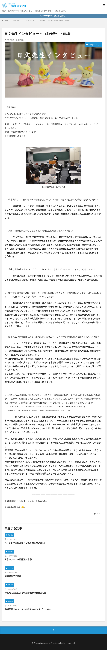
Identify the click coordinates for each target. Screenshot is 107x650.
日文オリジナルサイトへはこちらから (50, 11)
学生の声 (16, 20)
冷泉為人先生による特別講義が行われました (25, 592)
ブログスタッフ (28, 20)
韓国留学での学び (13, 576)
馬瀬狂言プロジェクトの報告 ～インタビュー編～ (28, 609)
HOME (6, 20)
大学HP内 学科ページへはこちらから (17, 11)
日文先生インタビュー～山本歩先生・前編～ (53, 20)
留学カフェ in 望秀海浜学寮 (18, 559)
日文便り (21, 40)
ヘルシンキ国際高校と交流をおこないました (25, 542)
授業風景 (10, 585)
